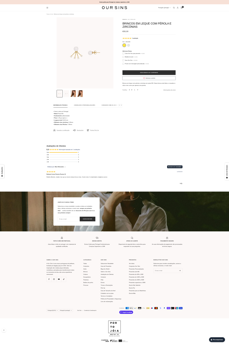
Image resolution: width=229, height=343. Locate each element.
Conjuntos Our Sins (134, 266)
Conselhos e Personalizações (84, 105)
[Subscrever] (180, 270)
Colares (85, 274)
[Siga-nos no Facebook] (49, 279)
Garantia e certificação (63, 130)
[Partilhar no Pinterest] (131, 90)
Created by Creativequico (90, 310)
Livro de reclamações (107, 301)
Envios (102, 282)
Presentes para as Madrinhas (137, 290)
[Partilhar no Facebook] (129, 90)
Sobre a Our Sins (105, 271)
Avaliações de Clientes (107, 274)
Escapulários (87, 277)
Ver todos (131, 263)
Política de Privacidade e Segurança (111, 299)
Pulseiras (86, 280)
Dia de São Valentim (134, 285)
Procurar (85, 285)
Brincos (85, 271)
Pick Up (103, 288)
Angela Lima (57, 265)
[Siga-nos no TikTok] (63, 279)
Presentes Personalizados (136, 269)
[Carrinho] (181, 8)
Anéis (85, 269)
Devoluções (80, 130)
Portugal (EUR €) (52, 310)
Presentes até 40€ (134, 271)
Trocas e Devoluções (107, 285)
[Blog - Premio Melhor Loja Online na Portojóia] (114, 321)
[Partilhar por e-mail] (137, 89)
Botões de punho (88, 282)
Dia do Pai (132, 288)
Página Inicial (50, 14)
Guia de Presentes (106, 266)
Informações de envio (169, 90)
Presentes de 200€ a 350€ (136, 280)
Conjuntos (86, 266)
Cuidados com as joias (109, 105)
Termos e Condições (106, 296)
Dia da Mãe (132, 293)
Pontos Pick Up (94, 130)
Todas (85, 263)
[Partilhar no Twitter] (134, 90)
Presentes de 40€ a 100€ (136, 274)
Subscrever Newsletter (107, 263)
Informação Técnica (60, 105)
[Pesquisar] (174, 8)
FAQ (102, 280)
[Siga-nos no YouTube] (58, 279)
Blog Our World (105, 269)
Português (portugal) (163, 7)
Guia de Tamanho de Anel (108, 290)
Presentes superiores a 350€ (137, 282)
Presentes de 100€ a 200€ (136, 277)
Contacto (103, 277)
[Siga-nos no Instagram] (53, 279)
